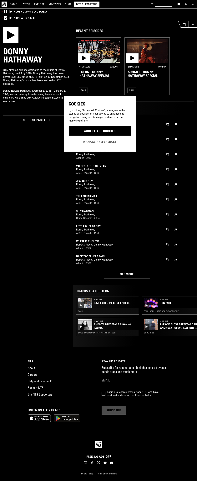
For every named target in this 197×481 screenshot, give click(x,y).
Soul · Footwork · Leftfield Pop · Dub (97, 332)
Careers (32, 374)
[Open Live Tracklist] (183, 24)
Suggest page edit (36, 120)
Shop (68, 4)
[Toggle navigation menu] (192, 4)
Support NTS (35, 388)
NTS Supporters (86, 4)
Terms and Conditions (106, 474)
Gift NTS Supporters (40, 394)
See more (127, 274)
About (31, 368)
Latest (26, 4)
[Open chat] (179, 4)
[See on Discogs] (176, 124)
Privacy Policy (143, 395)
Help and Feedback (40, 381)
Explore (39, 4)
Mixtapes (55, 4)
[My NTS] (186, 4)
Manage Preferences (100, 141)
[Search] (152, 4)
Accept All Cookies (100, 131)
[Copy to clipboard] (167, 124)
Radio (13, 4)
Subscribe (113, 410)
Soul (83, 90)
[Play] (10, 34)
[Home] (4, 4)
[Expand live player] (193, 24)
